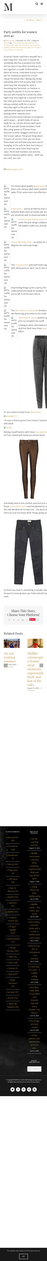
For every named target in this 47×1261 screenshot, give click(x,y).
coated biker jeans (18, 506)
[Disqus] (23, 724)
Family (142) (12, 864)
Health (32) (13, 897)
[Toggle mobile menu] (42, 4)
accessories (20, 43)
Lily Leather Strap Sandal (26, 310)
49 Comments (8, 667)
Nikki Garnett (10, 40)
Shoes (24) (13, 962)
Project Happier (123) (13, 930)
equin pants (39, 186)
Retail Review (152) (13, 949)
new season (22, 47)
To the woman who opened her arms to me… (34, 1042)
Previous (30, 20)
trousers (10, 49)
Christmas (7, 45)
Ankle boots (16, 209)
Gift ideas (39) (13, 881)
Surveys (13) (12, 992)
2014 (14, 43)
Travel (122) (13, 998)
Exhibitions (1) (13, 857)
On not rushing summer (11, 643)
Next (38, 20)
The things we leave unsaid (34, 1024)
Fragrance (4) (13, 872)
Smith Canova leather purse (31, 219)
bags (26, 43)
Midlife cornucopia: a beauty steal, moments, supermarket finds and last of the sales (35, 643)
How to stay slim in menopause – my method (34, 952)
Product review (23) (13, 919)
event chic (36, 45)
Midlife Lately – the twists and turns (34, 909)
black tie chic (32, 43)
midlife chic (14, 47)
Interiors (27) (13, 904)
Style (5, 43)
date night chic (16, 45)
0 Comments (18, 49)
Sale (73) (13, 956)
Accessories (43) (13, 839)
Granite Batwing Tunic (21, 242)
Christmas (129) (13, 848)
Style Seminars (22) (13, 983)
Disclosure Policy (25, 1082)
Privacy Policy (35, 1082)
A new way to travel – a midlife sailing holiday (34, 973)
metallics (7, 47)
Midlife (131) (13, 912)
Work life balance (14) (12, 1005)
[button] (6, 665)
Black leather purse (28, 318)
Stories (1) (12, 968)
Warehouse (35, 412)
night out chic (32, 47)
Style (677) (13, 974)
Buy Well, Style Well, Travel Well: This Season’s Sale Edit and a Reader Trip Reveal (34, 1000)
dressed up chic (27, 45)
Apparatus (37, 1080)
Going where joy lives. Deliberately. (34, 891)
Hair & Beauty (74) (13, 890)
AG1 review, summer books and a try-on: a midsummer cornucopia (34, 930)
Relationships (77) (13, 940)
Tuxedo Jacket (21, 265)
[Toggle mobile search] (37, 4)
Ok (23, 1256)
